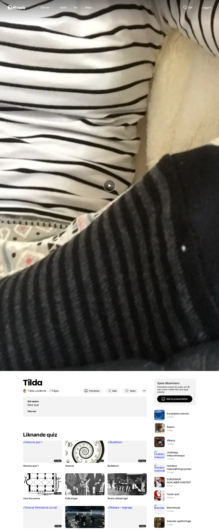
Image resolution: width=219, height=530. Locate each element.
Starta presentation (177, 398)
